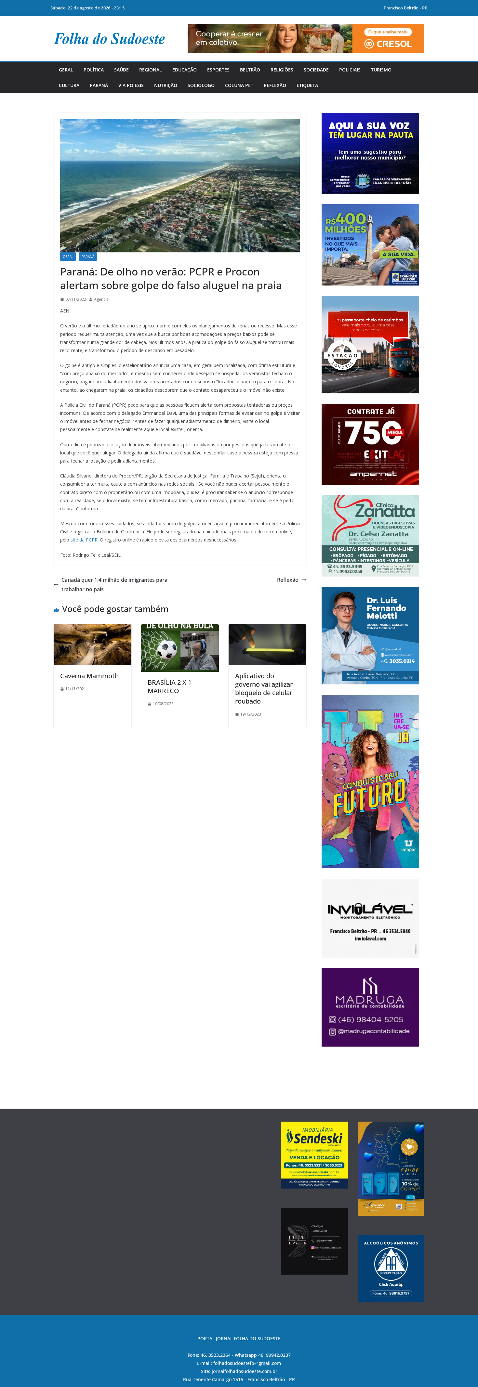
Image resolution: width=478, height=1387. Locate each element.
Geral (66, 70)
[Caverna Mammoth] (92, 628)
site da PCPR (84, 540)
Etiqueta (307, 85)
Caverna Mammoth (89, 675)
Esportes (218, 70)
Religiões (282, 70)
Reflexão (275, 85)
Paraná (99, 85)
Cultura (69, 85)
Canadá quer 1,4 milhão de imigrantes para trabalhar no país (114, 584)
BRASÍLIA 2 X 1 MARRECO (170, 686)
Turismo (381, 70)
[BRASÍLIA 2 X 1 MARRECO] (180, 628)
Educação (184, 70)
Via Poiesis (131, 85)
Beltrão (250, 70)
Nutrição (165, 85)
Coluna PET (239, 85)
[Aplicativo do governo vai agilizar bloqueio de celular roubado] (267, 628)
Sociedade (316, 70)
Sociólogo (201, 85)
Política (94, 70)
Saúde (121, 70)
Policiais (350, 70)
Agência (101, 299)
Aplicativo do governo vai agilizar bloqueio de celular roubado (264, 688)
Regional (150, 70)
